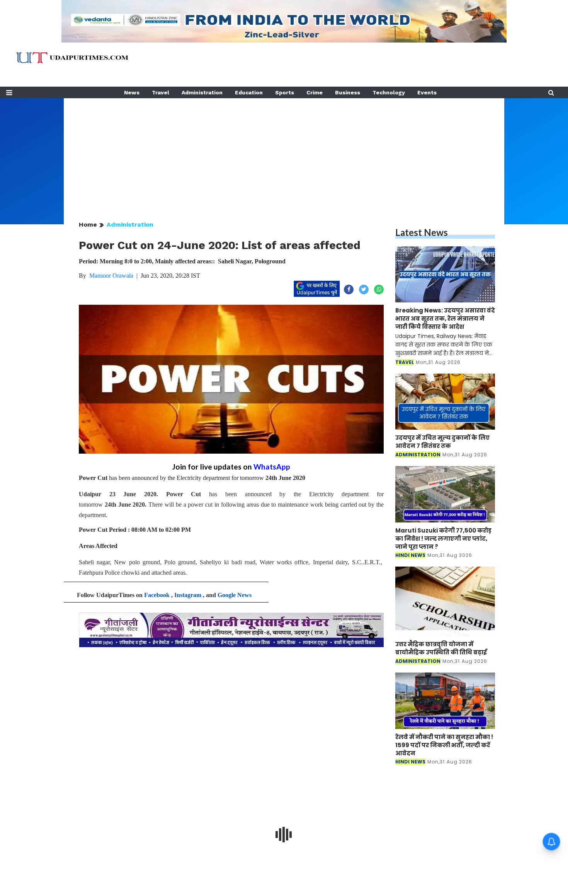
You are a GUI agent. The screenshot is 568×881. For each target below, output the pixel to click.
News (131, 92)
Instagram (187, 595)
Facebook (157, 595)
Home (88, 224)
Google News (235, 595)
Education (249, 92)
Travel (160, 92)
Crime (314, 92)
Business (347, 92)
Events (427, 92)
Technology (388, 92)
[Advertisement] (284, 152)
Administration (202, 92)
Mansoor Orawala (111, 275)
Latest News (421, 232)
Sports (284, 92)
